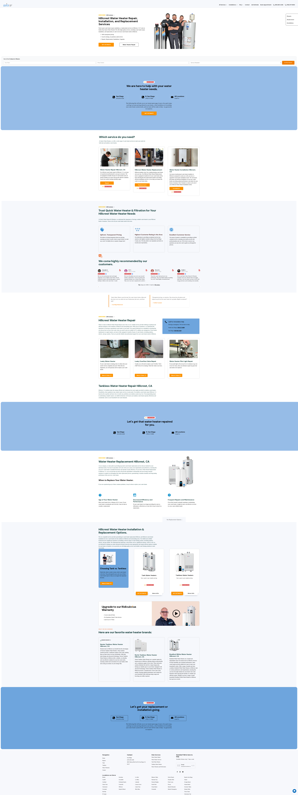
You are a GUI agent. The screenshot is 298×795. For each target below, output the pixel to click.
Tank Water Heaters (156, 762)
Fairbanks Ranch (122, 782)
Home (103, 758)
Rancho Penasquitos (172, 789)
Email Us (177, 98)
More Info (155, 593)
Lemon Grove (138, 784)
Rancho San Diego (188, 777)
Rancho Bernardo (172, 786)
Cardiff (104, 779)
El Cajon (104, 794)
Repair (107, 183)
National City (154, 779)
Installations (232, 5)
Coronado (104, 789)
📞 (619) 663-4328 (278, 5)
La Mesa (137, 779)
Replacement (142, 185)
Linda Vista (137, 786)
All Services (222, 5)
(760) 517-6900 (149, 98)
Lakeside (137, 782)
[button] (149, 82)
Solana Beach (187, 784)
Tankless (104, 765)
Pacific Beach (171, 777)
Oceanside (154, 789)
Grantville (121, 784)
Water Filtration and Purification (159, 766)
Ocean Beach (154, 786)
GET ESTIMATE (106, 44)
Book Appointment (265, 5)
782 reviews (157, 284)
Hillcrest (121, 786)
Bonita (103, 777)
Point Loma (170, 782)
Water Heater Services (156, 759)
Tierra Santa (187, 791)
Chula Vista (104, 784)
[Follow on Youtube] (183, 772)
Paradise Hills (171, 779)
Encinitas (121, 777)
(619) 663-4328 (120, 98)
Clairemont (104, 786)
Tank (103, 762)
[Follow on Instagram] (180, 772)
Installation (176, 188)
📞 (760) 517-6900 (290, 5)
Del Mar (104, 791)
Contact (247, 5)
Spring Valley (187, 789)
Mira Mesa (137, 789)
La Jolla (137, 777)
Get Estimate (255, 5)
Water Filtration (105, 767)
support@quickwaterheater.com (186, 766)
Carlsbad (104, 782)
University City (187, 794)
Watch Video (106, 375)
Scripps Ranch (187, 782)
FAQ (240, 5)
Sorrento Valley (187, 786)
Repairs (104, 760)
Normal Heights (155, 782)
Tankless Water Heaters (157, 764)
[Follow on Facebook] (177, 772)
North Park (154, 784)
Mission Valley (155, 777)
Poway (169, 784)
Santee (185, 779)
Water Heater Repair (129, 44)
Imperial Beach (122, 789)
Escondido (121, 779)
